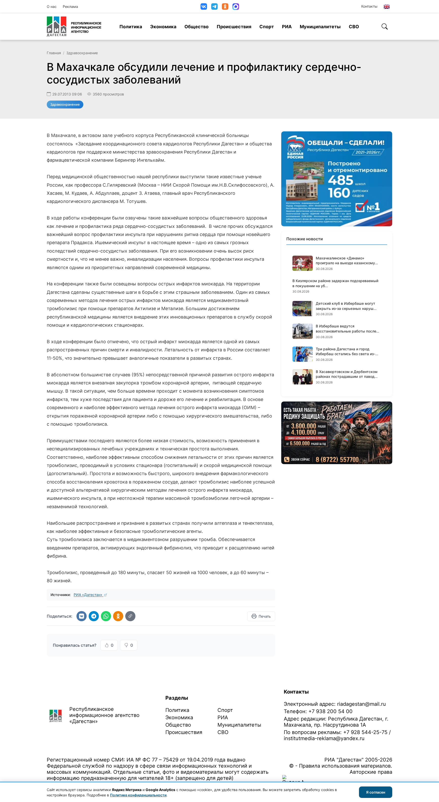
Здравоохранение (82, 53)
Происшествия (234, 26)
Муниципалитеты (320, 26)
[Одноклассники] (225, 6)
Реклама (70, 6)
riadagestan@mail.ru (361, 704)
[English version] (387, 7)
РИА (287, 26)
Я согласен (375, 792)
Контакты (369, 6)
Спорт (266, 26)
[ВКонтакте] (203, 6)
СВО (354, 26)
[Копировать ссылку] (130, 616)
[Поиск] (384, 26)
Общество (196, 26)
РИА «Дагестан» (88, 594)
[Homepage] (74, 26)
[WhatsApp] (106, 616)
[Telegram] (214, 6)
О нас (52, 6)
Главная (54, 53)
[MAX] (235, 6)
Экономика (163, 26)
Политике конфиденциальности (138, 795)
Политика (130, 26)
